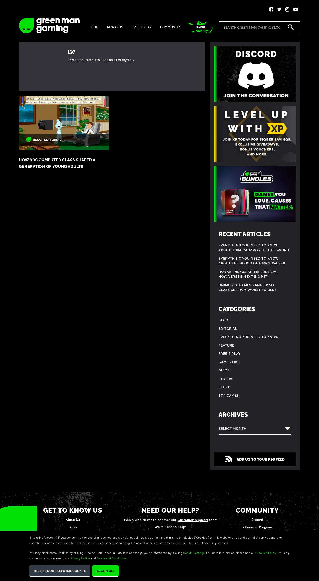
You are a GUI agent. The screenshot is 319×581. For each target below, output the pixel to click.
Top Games (229, 395)
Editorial (228, 328)
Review (225, 378)
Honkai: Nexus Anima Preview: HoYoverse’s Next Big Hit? (248, 274)
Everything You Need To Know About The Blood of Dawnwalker (252, 261)
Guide (224, 370)
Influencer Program (257, 527)
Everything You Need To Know (249, 336)
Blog (93, 27)
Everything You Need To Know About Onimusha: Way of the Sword (254, 247)
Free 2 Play (141, 27)
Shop (200, 27)
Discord (257, 519)
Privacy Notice (80, 558)
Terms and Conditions (111, 558)
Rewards (115, 27)
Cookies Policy (266, 553)
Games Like (229, 362)
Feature (226, 345)
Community (170, 27)
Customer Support (193, 519)
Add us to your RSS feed (261, 458)
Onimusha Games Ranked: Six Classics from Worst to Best (247, 287)
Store (224, 387)
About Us (73, 519)
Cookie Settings (194, 553)
